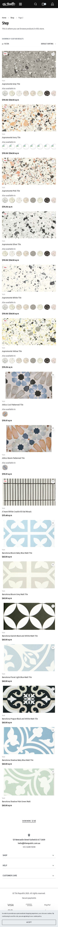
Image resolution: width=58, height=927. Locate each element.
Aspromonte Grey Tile (11, 84)
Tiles (3, 80)
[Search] (35, 4)
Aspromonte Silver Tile (11, 244)
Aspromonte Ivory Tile (11, 137)
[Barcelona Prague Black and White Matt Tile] (29, 699)
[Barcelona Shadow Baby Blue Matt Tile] (29, 740)
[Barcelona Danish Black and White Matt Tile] (29, 616)
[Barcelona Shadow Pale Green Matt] (29, 782)
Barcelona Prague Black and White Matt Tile (20, 719)
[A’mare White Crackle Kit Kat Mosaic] (29, 492)
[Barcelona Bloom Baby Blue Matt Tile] (29, 533)
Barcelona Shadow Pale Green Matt (16, 801)
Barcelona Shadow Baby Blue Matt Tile (17, 760)
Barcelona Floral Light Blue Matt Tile (17, 677)
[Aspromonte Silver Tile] (29, 224)
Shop (12, 18)
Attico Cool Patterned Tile (12, 405)
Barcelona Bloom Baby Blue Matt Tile (17, 553)
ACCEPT (29, 922)
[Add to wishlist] (53, 54)
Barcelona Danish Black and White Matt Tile (20, 636)
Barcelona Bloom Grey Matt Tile (15, 594)
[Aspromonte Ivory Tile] (29, 117)
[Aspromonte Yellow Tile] (29, 331)
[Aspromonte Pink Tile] (29, 171)
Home (4, 18)
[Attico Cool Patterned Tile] (29, 385)
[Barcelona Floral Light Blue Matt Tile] (29, 657)
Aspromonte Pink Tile (11, 191)
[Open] (20, 4)
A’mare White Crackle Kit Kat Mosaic (17, 512)
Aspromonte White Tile (11, 298)
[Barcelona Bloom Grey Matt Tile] (29, 574)
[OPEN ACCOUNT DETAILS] (52, 4)
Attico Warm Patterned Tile (13, 458)
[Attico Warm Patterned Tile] (29, 438)
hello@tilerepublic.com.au (29, 843)
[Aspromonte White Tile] (29, 278)
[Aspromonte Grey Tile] (29, 64)
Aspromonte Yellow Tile (12, 351)
